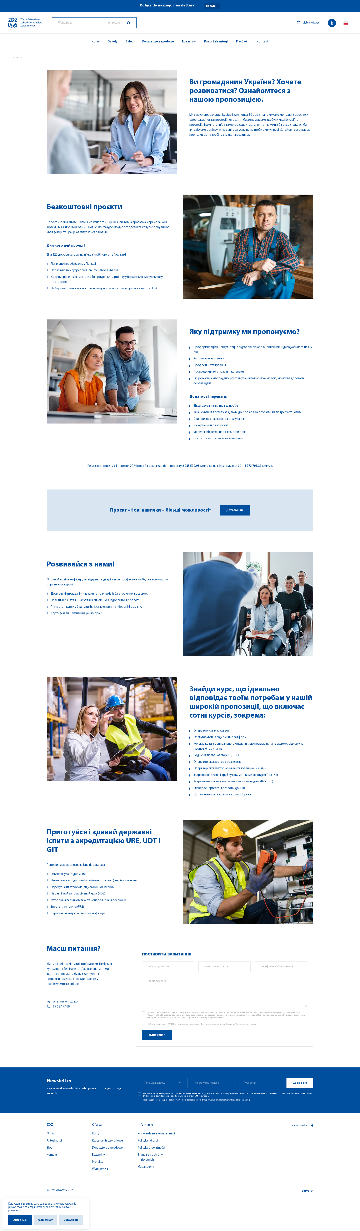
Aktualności (54, 1140)
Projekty (97, 1162)
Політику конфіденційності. (211, 1017)
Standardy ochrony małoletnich (150, 1157)
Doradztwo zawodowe (158, 41)
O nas (50, 1133)
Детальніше (235, 510)
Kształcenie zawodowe (107, 1140)
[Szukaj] (131, 23)
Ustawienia (71, 1220)
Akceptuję (20, 1220)
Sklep (130, 41)
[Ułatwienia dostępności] (332, 23)
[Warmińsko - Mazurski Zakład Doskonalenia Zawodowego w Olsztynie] (25, 23)
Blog (49, 1147)
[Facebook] (312, 1125)
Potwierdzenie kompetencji (156, 1133)
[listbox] (120, 23)
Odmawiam (45, 1220)
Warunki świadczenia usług (237, 1100)
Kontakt (263, 41)
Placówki (242, 41)
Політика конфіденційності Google (216, 1024)
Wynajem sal (100, 1169)
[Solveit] (307, 1190)
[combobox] (78, 23)
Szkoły (113, 41)
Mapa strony (146, 1167)
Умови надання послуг (245, 1024)
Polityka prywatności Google (211, 1100)
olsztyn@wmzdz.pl (65, 1001)
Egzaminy (189, 41)
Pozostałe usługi (216, 41)
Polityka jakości (148, 1140)
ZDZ (10, 58)
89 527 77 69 (61, 1006)
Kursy (96, 41)
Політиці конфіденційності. (270, 1015)
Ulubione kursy (310, 22)
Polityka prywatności (151, 1147)
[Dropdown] (346, 23)
